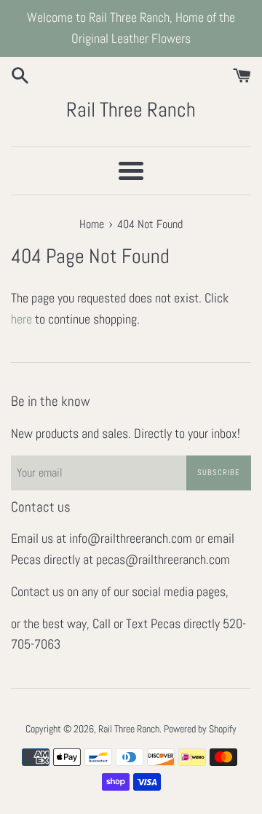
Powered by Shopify (200, 728)
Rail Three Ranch (131, 109)
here (21, 318)
